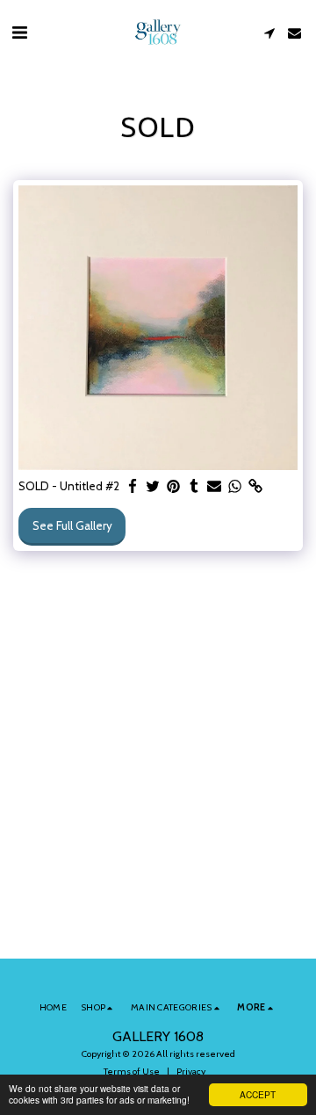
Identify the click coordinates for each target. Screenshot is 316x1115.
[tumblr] (193, 487)
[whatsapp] (234, 487)
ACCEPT (258, 1094)
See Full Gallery (72, 525)
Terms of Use (132, 1071)
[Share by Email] (214, 487)
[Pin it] (173, 487)
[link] (255, 487)
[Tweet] (153, 487)
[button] (19, 32)
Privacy (190, 1071)
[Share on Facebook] (133, 487)
